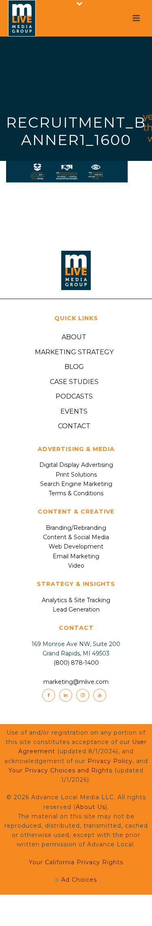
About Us (90, 807)
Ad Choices (78, 879)
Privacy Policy (110, 761)
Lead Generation (76, 609)
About (74, 337)
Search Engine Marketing (76, 484)
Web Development (76, 546)
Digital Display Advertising (76, 464)
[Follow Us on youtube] (99, 695)
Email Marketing (76, 556)
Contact (74, 426)
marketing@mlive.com (76, 681)
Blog (74, 367)
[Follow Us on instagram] (82, 695)
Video (76, 565)
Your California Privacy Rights (76, 862)
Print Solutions (76, 474)
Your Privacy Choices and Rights (60, 770)
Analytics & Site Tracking (76, 600)
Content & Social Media (76, 537)
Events (74, 411)
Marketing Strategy (74, 352)
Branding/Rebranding (76, 527)
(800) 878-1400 (76, 662)
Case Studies (74, 382)
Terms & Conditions (76, 493)
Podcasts (74, 396)
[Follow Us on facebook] (48, 695)
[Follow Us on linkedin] (65, 695)
